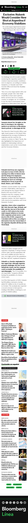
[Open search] (23, 7)
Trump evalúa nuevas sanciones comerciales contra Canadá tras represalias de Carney (9, 477)
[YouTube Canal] (10, 502)
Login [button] (26, 7)
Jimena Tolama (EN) (18, 57)
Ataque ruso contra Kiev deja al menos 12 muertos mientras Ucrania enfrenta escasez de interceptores (9, 386)
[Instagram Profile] (14, 502)
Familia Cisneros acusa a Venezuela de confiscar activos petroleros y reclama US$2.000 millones (9, 397)
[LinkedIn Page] (17, 502)
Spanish (14, 62)
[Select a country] (2, 7)
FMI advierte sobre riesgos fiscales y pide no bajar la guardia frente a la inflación (9, 454)
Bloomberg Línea (17, 484)
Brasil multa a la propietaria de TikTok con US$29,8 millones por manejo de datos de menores (9, 465)
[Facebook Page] (3, 502)
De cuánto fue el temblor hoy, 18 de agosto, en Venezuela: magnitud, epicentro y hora (9, 375)
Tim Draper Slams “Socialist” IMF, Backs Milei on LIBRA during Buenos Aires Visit (8, 345)
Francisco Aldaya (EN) (8, 57)
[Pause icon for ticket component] (2, 10)
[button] (3, 66)
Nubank (8, 484)
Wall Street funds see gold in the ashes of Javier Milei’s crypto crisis (9, 352)
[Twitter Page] (7, 502)
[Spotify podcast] (25, 502)
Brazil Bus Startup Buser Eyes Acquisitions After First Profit (9, 359)
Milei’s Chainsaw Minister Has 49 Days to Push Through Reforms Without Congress (9, 336)
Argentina (19, 487)
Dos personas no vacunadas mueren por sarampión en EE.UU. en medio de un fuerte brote (9, 444)
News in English (10, 487)
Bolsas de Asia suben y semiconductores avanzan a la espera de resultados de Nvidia (8, 433)
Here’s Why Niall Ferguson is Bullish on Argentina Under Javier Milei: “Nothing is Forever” (8, 327)
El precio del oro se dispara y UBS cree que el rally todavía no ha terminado (9, 408)
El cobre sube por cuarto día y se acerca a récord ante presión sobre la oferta (9, 423)
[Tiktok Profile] (21, 502)
